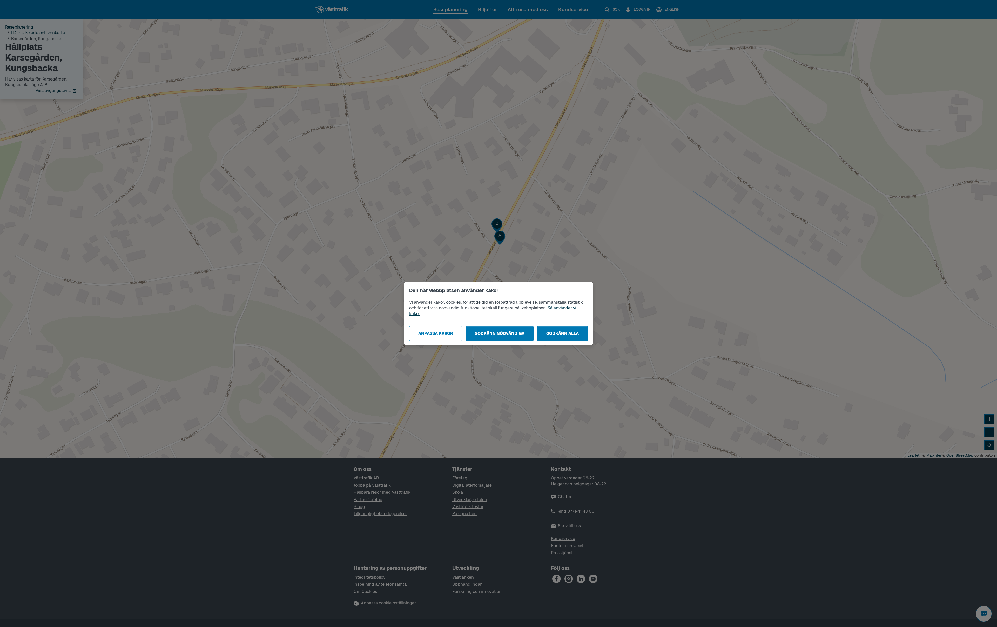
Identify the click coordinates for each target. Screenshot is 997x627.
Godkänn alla (562, 333)
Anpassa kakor (435, 333)
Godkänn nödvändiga (499, 333)
